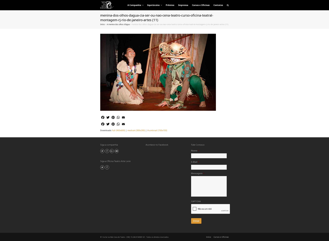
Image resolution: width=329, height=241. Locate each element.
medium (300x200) (136, 130)
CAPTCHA (196, 201)
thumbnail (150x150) (157, 130)
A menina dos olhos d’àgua (118, 24)
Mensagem (197, 173)
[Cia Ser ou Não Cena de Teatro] (107, 4)
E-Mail (195, 162)
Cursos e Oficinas (221, 237)
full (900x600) (118, 130)
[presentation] (210, 209)
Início (102, 24)
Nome (195, 150)
